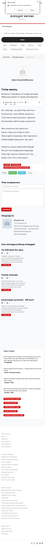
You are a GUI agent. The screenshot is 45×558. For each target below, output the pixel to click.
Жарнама (4, 439)
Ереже (3, 436)
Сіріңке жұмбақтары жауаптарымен (13, 505)
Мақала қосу (5, 526)
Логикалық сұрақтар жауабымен (12, 503)
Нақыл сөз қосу (6, 529)
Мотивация (5, 475)
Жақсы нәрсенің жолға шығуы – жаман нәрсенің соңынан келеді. (22, 369)
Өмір (22, 45)
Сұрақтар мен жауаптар (9, 500)
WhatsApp (13, 173)
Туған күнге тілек (32, 49)
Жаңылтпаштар (6, 467)
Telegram (22, 173)
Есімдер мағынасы (7, 472)
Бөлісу (4, 173)
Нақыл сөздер (6, 462)
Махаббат (13, 45)
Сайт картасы (6, 441)
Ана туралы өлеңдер (8, 493)
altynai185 (8, 102)
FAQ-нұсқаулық (6, 446)
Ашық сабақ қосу (7, 531)
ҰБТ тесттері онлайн (8, 480)
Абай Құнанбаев (16, 49)
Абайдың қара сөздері (8, 495)
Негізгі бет (6, 57)
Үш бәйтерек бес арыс (12, 250)
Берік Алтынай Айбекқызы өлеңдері (16, 167)
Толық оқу (6, 265)
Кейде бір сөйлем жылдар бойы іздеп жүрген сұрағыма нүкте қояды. (22, 379)
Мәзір (6, 3)
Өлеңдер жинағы (18, 57)
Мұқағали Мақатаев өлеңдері (11, 490)
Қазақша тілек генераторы (10, 518)
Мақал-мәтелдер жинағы (9, 459)
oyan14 (6, 165)
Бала (5, 49)
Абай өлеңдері (6, 488)
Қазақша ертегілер (7, 477)
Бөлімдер (8, 26)
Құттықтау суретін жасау (9, 516)
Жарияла (6, 209)
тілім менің (16, 165)
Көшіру (30, 173)
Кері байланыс (6, 444)
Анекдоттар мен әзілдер (9, 464)
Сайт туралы (5, 434)
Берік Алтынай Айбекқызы (22, 80)
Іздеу (22, 40)
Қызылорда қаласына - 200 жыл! (17, 299)
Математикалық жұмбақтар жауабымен (14, 508)
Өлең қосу (4, 534)
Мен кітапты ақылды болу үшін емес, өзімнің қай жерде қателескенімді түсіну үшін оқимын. (22, 390)
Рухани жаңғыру (9, 275)
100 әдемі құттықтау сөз (9, 513)
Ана (4, 45)
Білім (39, 45)
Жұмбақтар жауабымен (9, 457)
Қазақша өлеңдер (7, 454)
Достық (31, 45)
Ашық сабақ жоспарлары (9, 470)
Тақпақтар (4, 498)
